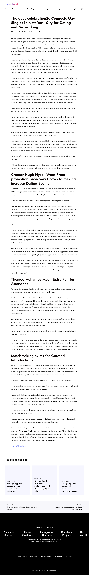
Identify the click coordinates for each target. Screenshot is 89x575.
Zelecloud (43, 570)
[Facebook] (78, 9)
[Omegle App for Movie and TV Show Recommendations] (71, 480)
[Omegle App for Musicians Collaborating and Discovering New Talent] (44, 480)
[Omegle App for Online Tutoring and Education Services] (17, 480)
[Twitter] (75, 9)
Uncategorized (44, 32)
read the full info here (18, 446)
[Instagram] (82, 9)
